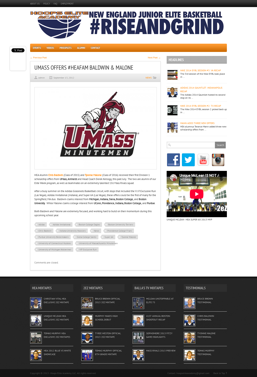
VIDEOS (50, 48)
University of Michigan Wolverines (55, 249)
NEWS (149, 77)
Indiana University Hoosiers (73, 230)
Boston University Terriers (120, 224)
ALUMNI (81, 48)
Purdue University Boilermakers (54, 237)
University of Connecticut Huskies (55, 243)
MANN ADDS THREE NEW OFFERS (197, 123)
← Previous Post (38, 57)
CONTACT (95, 48)
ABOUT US (35, 3)
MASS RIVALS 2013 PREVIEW (160, 350)
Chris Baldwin (45, 230)
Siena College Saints (86, 237)
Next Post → (154, 57)
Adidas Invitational (61, 224)
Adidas (42, 224)
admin (41, 77)
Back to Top (219, 373)
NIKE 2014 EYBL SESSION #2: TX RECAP (200, 105)
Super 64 (109, 237)
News (96, 230)
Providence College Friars (119, 230)
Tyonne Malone (128, 237)
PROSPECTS (65, 48)
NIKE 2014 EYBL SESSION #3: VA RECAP (200, 70)
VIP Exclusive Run (88, 249)
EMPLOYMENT (67, 3)
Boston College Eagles (89, 224)
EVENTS (37, 48)
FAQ (55, 3)
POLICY (46, 3)
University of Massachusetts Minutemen (98, 243)
